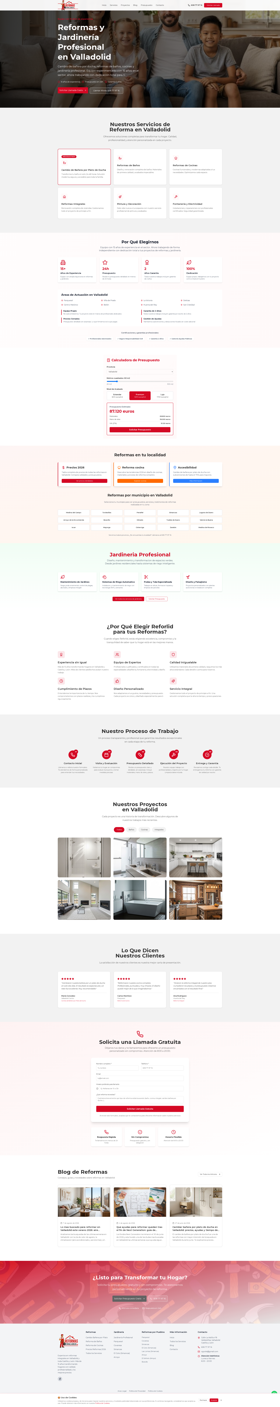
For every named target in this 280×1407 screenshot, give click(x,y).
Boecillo (145, 1362)
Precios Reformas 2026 (96, 1349)
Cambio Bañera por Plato (97, 1337)
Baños (131, 830)
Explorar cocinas (140, 481)
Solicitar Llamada (213, 5)
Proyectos (125, 5)
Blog (135, 5)
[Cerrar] (221, 1400)
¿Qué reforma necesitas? (105, 1094)
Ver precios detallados (84, 481)
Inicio (104, 5)
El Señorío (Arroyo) (149, 1358)
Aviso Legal (122, 1391)
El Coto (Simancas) (122, 1353)
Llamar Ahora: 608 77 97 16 (106, 90)
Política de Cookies (155, 1391)
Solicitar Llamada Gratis (71, 90)
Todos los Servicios (94, 1353)
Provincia (111, 367)
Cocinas (144, 830)
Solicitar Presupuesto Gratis (127, 1298)
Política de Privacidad (137, 1391)
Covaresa (118, 1345)
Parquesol (118, 1341)
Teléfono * (145, 1064)
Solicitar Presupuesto (140, 430)
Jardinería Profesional (123, 1337)
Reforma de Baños (94, 1341)
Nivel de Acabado (115, 389)
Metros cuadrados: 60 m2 (118, 378)
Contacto (160, 5)
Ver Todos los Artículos (208, 1174)
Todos (119, 830)
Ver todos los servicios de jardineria (128, 599)
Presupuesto (146, 5)
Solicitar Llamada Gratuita (140, 1109)
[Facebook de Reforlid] (60, 1379)
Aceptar (214, 1400)
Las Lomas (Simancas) (150, 1351)
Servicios (113, 5)
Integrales (159, 830)
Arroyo (117, 1357)
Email (98, 1074)
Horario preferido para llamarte (107, 1084)
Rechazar (203, 1400)
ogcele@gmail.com (209, 1351)
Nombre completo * (104, 1064)
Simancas (118, 1349)
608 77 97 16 (160, 1298)
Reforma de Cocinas (94, 1345)
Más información (196, 481)
